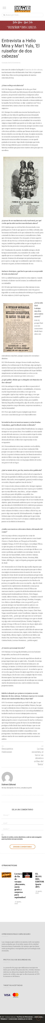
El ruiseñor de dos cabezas (33, 70)
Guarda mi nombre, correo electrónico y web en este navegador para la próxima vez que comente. (22, 838)
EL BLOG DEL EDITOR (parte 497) (39, 880)
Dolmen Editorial (9, 784)
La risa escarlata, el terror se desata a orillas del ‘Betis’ (37, 756)
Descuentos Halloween (7, 750)
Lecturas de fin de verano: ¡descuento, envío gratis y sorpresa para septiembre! (18, 885)
